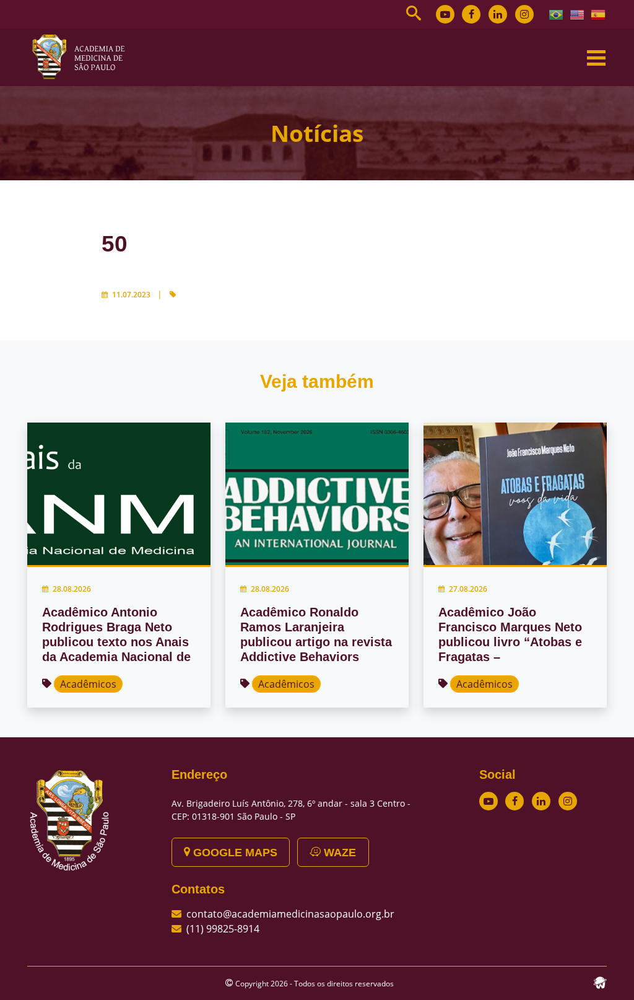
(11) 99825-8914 (222, 929)
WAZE (338, 852)
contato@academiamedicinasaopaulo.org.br (290, 914)
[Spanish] (599, 13)
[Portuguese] (557, 13)
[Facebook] (471, 14)
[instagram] (524, 14)
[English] (578, 13)
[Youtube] (445, 14)
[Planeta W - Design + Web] (600, 981)
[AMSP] (83, 56)
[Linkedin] (498, 14)
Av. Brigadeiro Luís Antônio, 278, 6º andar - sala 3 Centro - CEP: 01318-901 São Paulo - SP (291, 809)
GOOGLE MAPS (233, 852)
